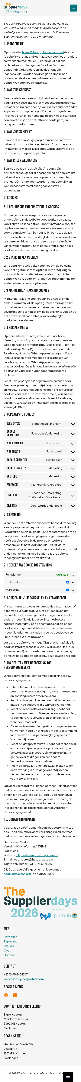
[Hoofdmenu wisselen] (73, 8)
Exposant (10, 941)
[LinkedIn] (15, 995)
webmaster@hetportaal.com (24, 979)
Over (7, 950)
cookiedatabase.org (17, 874)
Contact (9, 955)
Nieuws (9, 946)
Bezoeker (10, 937)
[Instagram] (6, 995)
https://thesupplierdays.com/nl (43, 52)
